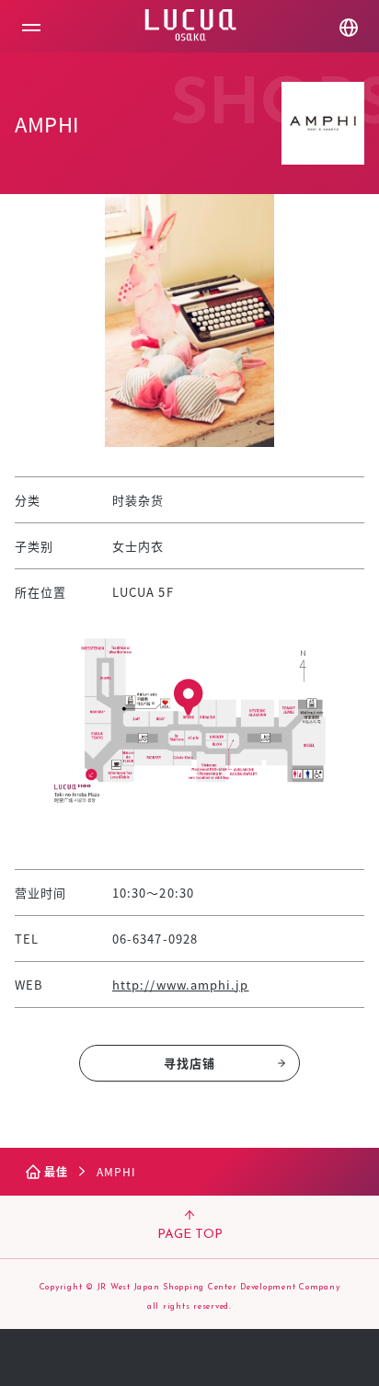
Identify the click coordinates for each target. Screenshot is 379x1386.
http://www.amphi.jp (180, 984)
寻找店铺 (189, 1062)
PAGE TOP (190, 1235)
